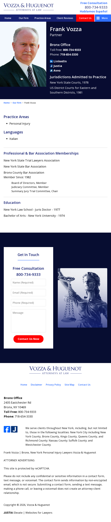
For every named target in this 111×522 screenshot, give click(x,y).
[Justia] (14, 429)
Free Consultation (93, 3)
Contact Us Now (28, 339)
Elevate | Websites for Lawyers (28, 512)
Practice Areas (43, 18)
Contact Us (85, 18)
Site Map (69, 384)
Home (8, 18)
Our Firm (23, 18)
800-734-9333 (96, 7)
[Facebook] (7, 429)
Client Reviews (65, 18)
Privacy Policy (53, 384)
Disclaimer (36, 384)
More (105, 18)
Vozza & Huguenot (38, 505)
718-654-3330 (69, 54)
